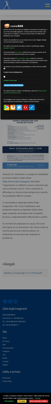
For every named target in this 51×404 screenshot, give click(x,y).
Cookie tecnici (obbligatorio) (13, 72)
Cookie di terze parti (10, 80)
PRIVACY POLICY (9, 48)
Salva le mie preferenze (13, 85)
